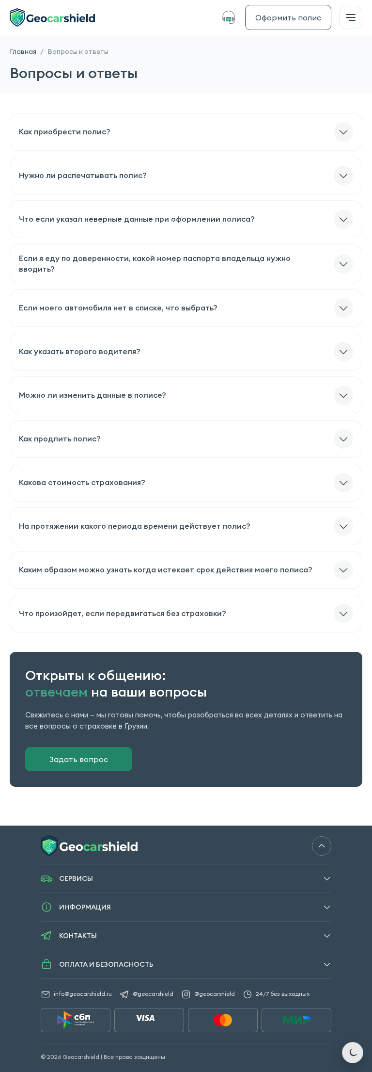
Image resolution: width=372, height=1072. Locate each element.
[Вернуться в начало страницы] (321, 846)
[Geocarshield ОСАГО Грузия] (52, 17)
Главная (23, 51)
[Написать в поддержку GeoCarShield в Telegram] (231, 17)
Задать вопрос (78, 759)
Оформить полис (288, 17)
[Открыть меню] (350, 17)
